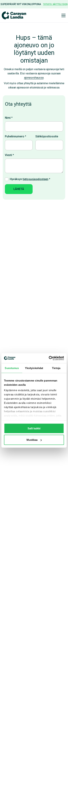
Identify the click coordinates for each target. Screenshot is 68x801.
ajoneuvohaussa (34, 77)
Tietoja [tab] (56, 367)
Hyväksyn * (30, 179)
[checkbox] (6, 179)
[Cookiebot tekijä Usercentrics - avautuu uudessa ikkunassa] (49, 358)
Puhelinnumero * (15, 136)
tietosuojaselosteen (35, 179)
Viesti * (9, 155)
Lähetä (18, 189)
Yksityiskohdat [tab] (34, 367)
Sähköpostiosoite (46, 136)
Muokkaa (32, 439)
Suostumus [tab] (12, 367)
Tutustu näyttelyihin (55, 4)
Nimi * (9, 117)
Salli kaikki (34, 428)
